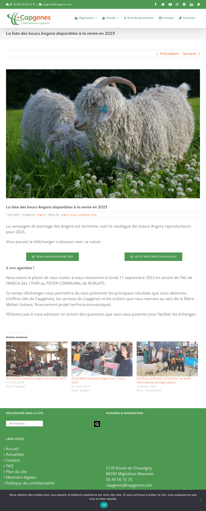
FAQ (9, 465)
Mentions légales (21, 477)
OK (104, 505)
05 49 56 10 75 (119, 479)
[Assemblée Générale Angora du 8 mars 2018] (36, 358)
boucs (73, 214)
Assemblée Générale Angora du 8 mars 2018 (36, 378)
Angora (41, 214)
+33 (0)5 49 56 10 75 (23, 4)
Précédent (169, 53)
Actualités (15, 454)
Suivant (189, 53)
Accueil (12, 448)
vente (94, 214)
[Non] (201, 500)
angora (65, 214)
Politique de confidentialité (30, 483)
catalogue (83, 214)
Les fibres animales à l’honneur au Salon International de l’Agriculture (164, 380)
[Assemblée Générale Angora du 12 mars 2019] (102, 358)
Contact (13, 460)
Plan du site (16, 471)
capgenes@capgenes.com (57, 4)
